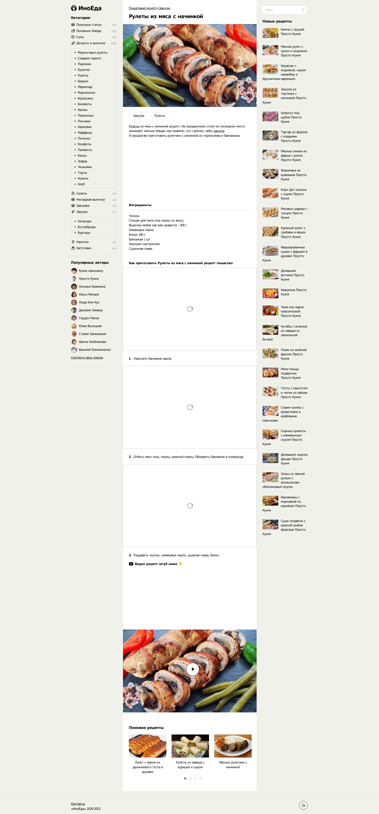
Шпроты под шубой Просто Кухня (291, 117)
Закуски (138, 116)
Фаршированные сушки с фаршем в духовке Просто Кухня (285, 253)
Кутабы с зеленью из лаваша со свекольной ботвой (285, 333)
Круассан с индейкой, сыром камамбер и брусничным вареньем (284, 72)
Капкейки (85, 127)
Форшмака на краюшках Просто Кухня (294, 174)
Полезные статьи (88, 25)
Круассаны (85, 98)
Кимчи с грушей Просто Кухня (292, 32)
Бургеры (84, 233)
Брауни (83, 81)
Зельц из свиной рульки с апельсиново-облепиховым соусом (284, 480)
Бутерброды (87, 227)
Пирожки (84, 64)
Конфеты (84, 144)
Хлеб (81, 184)
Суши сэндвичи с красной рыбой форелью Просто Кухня (284, 527)
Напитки (82, 242)
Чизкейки (85, 167)
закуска (218, 131)
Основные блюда (88, 31)
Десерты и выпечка (90, 43)
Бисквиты (85, 104)
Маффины (85, 133)
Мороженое (86, 92)
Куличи (83, 178)
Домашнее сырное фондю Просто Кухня (294, 459)
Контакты (78, 804)
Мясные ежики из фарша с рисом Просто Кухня (294, 155)
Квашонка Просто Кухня (294, 292)
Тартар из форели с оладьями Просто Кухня (294, 136)
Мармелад (85, 87)
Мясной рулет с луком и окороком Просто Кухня (294, 51)
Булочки (84, 70)
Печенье (84, 138)
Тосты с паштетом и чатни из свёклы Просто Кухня (294, 392)
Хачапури (84, 221)
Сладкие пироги (89, 58)
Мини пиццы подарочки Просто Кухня (291, 373)
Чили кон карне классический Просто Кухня (292, 311)
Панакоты (85, 150)
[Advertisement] (190, 170)
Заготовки (83, 248)
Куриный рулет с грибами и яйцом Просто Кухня (293, 232)
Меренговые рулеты (92, 52)
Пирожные (86, 115)
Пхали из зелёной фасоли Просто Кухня (294, 354)
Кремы (82, 110)
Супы (80, 37)
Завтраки (83, 206)
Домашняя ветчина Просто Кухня (292, 275)
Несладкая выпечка (90, 199)
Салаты (81, 193)
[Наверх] (303, 805)
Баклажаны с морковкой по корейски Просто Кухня (284, 503)
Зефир (82, 161)
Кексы (82, 155)
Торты (82, 173)
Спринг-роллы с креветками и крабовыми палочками (283, 414)
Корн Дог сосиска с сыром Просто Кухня (293, 194)
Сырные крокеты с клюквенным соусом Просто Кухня (284, 437)
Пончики (84, 121)
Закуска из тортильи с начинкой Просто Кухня (284, 95)
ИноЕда (90, 8)
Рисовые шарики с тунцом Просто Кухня (294, 213)
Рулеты (160, 116)
